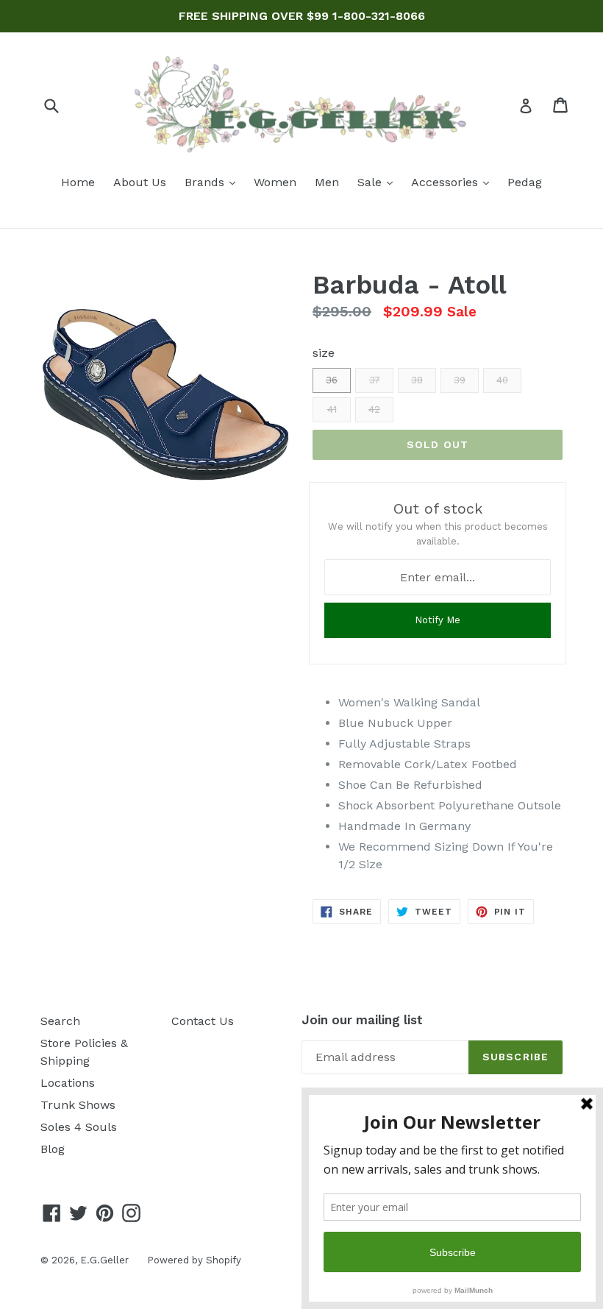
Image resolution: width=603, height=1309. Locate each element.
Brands (214, 181)
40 (502, 380)
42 (374, 409)
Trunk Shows (77, 1105)
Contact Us (202, 1021)
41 (332, 409)
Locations (67, 1083)
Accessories (453, 181)
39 (459, 380)
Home (78, 182)
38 (417, 380)
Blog (52, 1149)
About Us (139, 182)
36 (332, 380)
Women (275, 182)
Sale (378, 181)
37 (374, 380)
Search (60, 1021)
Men (327, 182)
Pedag (524, 182)
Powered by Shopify (194, 1260)
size (324, 353)
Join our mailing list (362, 1019)
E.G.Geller (104, 1260)
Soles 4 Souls (78, 1127)
